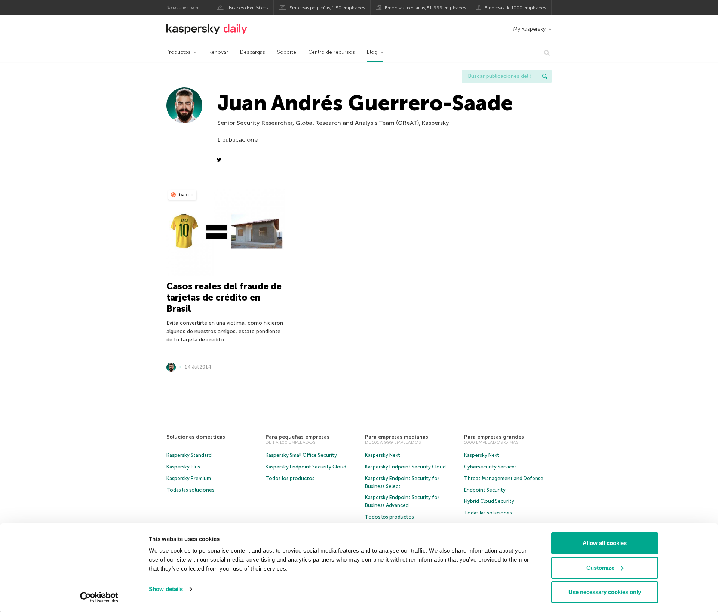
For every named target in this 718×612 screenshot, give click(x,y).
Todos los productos (290, 478)
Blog (372, 52)
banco (186, 194)
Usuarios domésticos (247, 7)
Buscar (545, 76)
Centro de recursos (331, 52)
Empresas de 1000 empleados (515, 7)
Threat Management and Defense (503, 478)
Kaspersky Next (382, 455)
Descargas (252, 52)
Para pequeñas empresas (297, 437)
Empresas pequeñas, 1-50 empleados (327, 7)
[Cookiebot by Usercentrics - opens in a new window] (99, 597)
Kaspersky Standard (189, 455)
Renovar (218, 52)
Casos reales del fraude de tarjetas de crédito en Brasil (224, 297)
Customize (600, 568)
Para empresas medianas (396, 437)
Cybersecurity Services (490, 467)
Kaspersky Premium (188, 478)
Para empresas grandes (494, 437)
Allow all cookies (605, 543)
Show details (166, 589)
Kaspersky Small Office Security (301, 455)
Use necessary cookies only (604, 592)
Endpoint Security (485, 490)
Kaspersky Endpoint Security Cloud (306, 467)
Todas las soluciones (190, 490)
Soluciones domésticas (195, 437)
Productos (178, 52)
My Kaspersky (529, 29)
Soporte (286, 52)
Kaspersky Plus (183, 467)
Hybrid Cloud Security (489, 501)
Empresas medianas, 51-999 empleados (425, 7)
